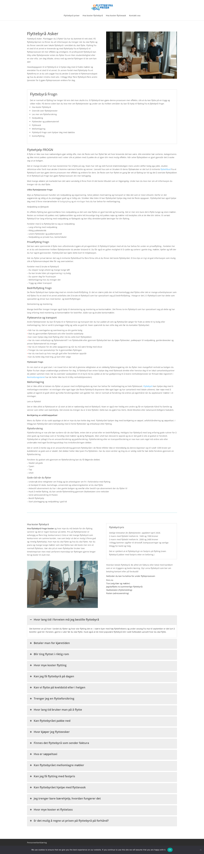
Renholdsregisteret (36, 377)
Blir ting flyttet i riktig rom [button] (51, 654)
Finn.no (109, 580)
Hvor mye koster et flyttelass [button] (53, 809)
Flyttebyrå (148, 386)
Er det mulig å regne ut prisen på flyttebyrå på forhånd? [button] (71, 820)
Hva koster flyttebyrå (93, 16)
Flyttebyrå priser (72, 16)
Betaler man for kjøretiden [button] (52, 643)
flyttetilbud (166, 169)
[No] (200, 849)
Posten (109, 593)
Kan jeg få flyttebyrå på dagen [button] (54, 676)
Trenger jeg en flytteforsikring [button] (54, 698)
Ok (170, 850)
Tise (108, 583)
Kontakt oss (134, 16)
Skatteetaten (112, 590)
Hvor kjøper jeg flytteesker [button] (52, 732)
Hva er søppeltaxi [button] (45, 754)
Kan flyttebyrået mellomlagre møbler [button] (59, 765)
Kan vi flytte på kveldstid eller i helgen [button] (59, 687)
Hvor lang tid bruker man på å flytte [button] (58, 709)
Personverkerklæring (37, 842)
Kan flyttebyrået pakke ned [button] (52, 721)
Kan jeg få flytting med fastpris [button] (54, 776)
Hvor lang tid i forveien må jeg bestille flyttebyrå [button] (66, 619)
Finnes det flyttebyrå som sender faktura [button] (61, 743)
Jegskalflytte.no (113, 586)
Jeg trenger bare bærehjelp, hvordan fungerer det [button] (67, 798)
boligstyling (65, 201)
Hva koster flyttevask (116, 16)
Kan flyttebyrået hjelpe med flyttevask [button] (60, 787)
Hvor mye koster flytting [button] (50, 665)
